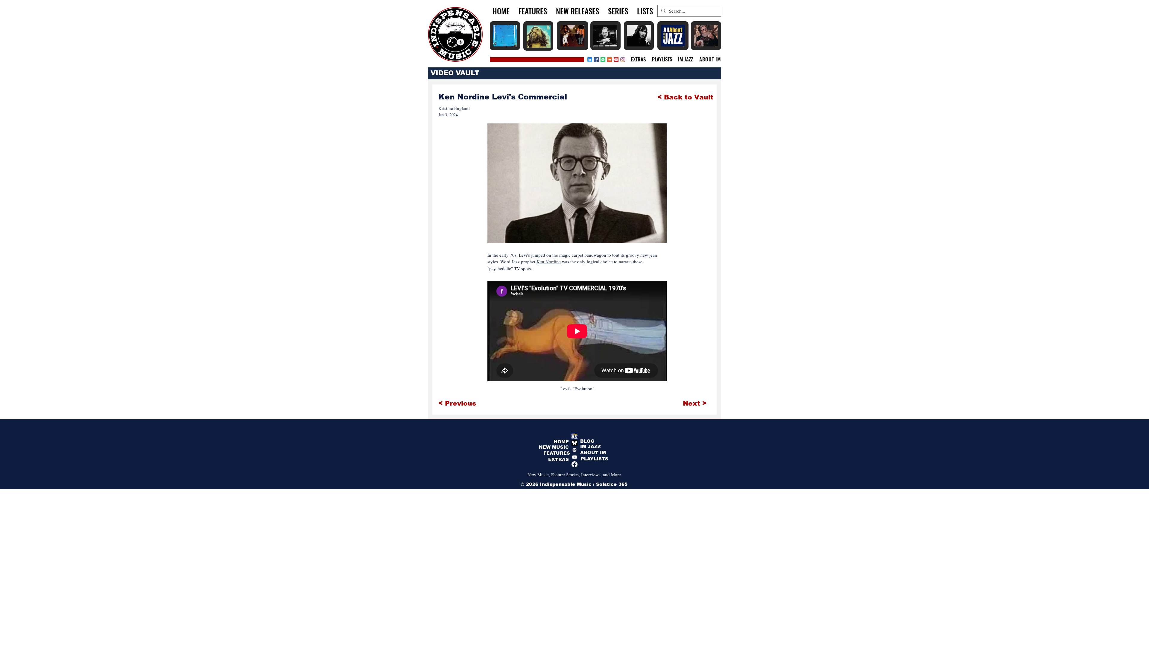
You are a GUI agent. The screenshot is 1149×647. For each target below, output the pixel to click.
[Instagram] (622, 59)
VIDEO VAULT (455, 73)
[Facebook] (596, 59)
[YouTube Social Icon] (616, 59)
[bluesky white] (574, 443)
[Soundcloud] (609, 59)
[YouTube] (574, 457)
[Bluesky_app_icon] (589, 59)
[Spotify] (603, 59)
